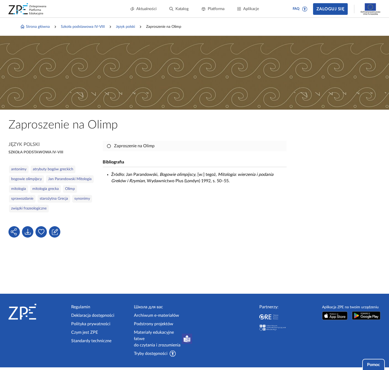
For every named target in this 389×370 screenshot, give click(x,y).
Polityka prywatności (90, 324)
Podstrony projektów (153, 324)
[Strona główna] (37, 312)
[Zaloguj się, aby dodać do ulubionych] (41, 232)
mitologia (18, 189)
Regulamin (80, 307)
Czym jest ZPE (84, 332)
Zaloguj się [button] (330, 9)
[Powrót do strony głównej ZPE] (27, 9)
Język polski (125, 27)
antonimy (18, 169)
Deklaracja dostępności (92, 315)
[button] (305, 9)
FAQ (296, 9)
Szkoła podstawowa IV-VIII (83, 27)
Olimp (70, 189)
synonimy (82, 198)
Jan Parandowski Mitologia (70, 179)
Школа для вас (148, 307)
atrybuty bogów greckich (53, 169)
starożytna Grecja (54, 198)
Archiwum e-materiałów (156, 315)
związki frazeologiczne (29, 208)
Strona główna (38, 27)
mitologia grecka (45, 189)
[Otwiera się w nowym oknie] (335, 315)
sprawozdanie (22, 198)
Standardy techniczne (91, 341)
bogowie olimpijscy (26, 179)
